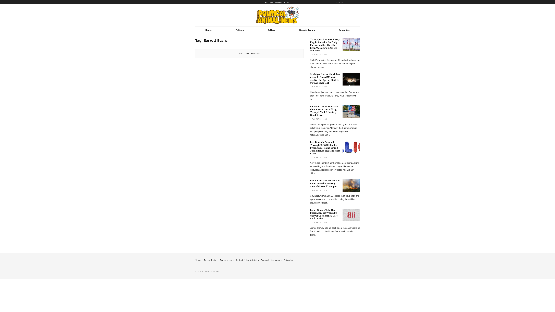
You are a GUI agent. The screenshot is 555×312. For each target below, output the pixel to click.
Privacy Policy (210, 260)
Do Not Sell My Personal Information (263, 260)
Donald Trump (307, 30)
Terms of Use (226, 260)
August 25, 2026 (319, 55)
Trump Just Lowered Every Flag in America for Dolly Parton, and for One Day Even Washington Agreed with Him (325, 45)
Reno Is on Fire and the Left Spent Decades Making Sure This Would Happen (325, 183)
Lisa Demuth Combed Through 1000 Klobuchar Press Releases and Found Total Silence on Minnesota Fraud (325, 148)
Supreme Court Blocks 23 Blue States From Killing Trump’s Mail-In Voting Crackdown (324, 110)
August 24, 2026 (319, 157)
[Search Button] (358, 2)
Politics (239, 30)
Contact (239, 260)
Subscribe (344, 30)
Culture (271, 30)
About (198, 260)
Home (208, 30)
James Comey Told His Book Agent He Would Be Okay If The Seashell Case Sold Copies (324, 214)
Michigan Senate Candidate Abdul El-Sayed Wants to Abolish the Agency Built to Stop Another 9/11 (325, 78)
